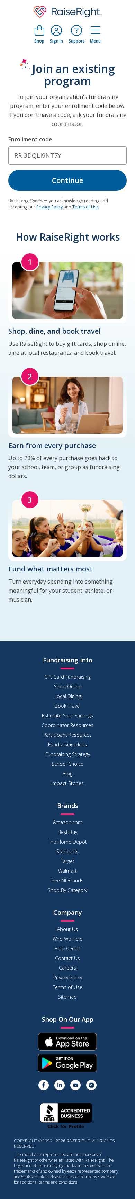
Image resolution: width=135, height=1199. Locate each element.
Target (67, 861)
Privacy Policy (49, 207)
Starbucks (67, 851)
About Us (67, 929)
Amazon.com (67, 822)
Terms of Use (85, 207)
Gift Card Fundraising (67, 676)
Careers (67, 968)
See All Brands (67, 880)
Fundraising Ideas (67, 744)
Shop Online (67, 686)
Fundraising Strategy (67, 754)
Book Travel (68, 706)
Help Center (67, 948)
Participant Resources (67, 735)
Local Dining (67, 696)
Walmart (67, 870)
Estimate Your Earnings (67, 715)
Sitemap (67, 997)
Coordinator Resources (67, 725)
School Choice (67, 764)
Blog (67, 773)
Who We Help (68, 939)
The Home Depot (67, 841)
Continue (67, 180)
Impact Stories (67, 783)
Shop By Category (67, 890)
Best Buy (67, 832)
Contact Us (67, 958)
